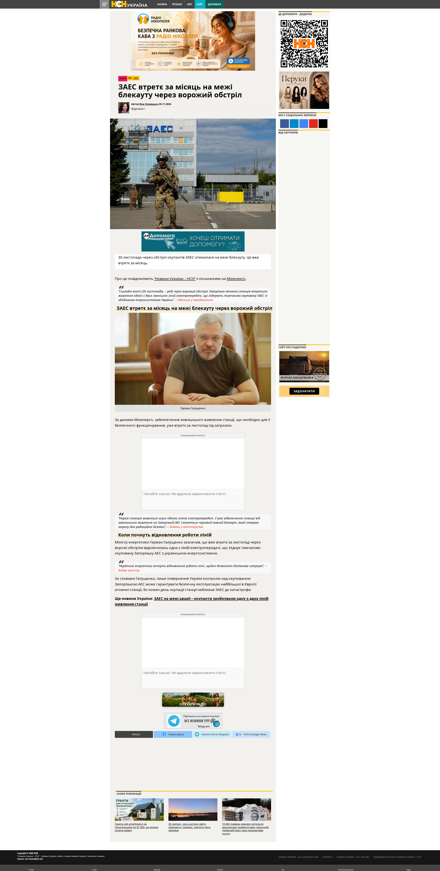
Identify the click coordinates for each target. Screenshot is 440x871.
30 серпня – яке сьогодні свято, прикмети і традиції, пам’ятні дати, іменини (189, 827)
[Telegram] (294, 123)
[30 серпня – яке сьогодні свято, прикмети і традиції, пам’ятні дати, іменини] (192, 814)
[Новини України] (129, 4)
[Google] (303, 123)
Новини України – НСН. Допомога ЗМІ (298, 857)
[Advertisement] (193, 462)
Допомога (214, 4)
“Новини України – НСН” (174, 278)
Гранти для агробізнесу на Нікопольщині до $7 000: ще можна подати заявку (136, 827)
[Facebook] (284, 123)
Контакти (327, 857)
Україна (162, 4)
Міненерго (236, 278)
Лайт (199, 4)
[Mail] (323, 123)
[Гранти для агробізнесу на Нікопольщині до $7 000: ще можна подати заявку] (139, 814)
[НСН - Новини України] (193, 721)
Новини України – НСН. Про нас (353, 857)
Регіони (177, 4)
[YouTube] (313, 123)
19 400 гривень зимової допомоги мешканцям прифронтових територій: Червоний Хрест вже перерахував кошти (245, 828)
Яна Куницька (148, 104)
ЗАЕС (136, 78)
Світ (189, 4)
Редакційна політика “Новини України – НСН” (397, 857)
